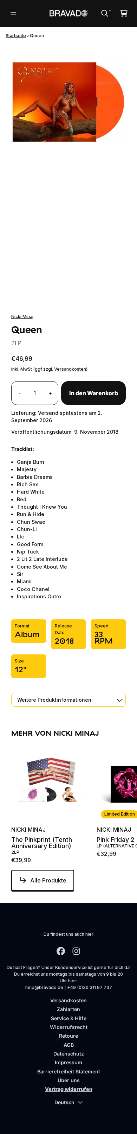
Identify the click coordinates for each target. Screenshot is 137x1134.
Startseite (16, 35)
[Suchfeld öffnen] (104, 13)
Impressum (68, 1062)
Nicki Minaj (22, 316)
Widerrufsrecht (68, 1027)
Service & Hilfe (68, 1018)
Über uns (69, 1080)
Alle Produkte (48, 880)
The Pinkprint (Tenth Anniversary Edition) (41, 843)
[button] (68, 699)
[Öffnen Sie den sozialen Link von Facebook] (60, 951)
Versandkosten (70, 369)
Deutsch (64, 1102)
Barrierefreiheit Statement (68, 1071)
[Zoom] (68, 102)
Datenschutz (68, 1054)
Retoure (68, 1036)
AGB (69, 1045)
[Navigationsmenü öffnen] (13, 13)
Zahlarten (68, 1009)
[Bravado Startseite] (68, 13)
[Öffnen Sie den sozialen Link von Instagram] (76, 951)
